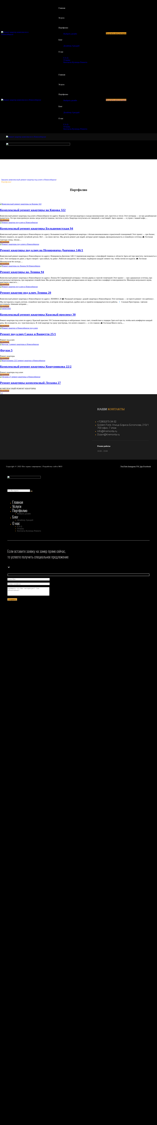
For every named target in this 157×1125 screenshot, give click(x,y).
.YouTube (124, 466)
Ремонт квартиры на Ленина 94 (22, 272)
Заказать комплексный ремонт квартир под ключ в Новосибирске (28, 180)
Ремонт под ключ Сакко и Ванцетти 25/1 (28, 334)
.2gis (141, 466)
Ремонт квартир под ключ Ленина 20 (25, 292)
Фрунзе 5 (6, 350)
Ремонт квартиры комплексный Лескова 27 (30, 382)
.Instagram (132, 466)
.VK (137, 466)
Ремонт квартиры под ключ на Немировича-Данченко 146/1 (41, 250)
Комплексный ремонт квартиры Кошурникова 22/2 (36, 366)
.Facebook (147, 466)
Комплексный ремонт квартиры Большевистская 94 (36, 228)
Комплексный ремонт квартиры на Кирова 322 (33, 210)
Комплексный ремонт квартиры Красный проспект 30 (38, 314)
